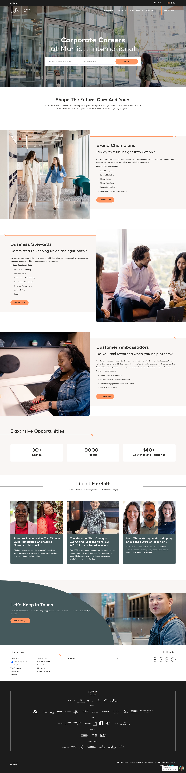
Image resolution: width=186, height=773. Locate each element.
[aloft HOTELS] (108, 723)
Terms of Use (41, 659)
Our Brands (122, 10)
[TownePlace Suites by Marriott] (74, 747)
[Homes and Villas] (112, 747)
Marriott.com (41, 668)
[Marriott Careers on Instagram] (167, 659)
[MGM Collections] (134, 711)
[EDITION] (71, 700)
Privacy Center (42, 665)
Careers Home (109, 10)
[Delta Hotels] (52, 712)
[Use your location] (111, 61)
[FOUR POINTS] (68, 724)
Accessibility (14, 659)
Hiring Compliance (43, 671)
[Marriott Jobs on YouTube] (173, 659)
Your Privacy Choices (20, 662)
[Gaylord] (125, 713)
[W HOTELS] (105, 701)
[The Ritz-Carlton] (81, 701)
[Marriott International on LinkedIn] (155, 659)
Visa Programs (15, 668)
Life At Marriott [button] (151, 10)
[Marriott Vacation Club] (116, 712)
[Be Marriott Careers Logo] (21, 10)
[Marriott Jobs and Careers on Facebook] (161, 659)
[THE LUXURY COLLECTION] (90, 701)
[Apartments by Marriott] (102, 747)
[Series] (102, 736)
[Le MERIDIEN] (68, 711)
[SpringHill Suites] (78, 724)
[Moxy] (115, 723)
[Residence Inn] (65, 747)
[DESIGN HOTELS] (106, 711)
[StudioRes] (91, 748)
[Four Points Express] (93, 736)
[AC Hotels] (95, 724)
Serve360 (13, 674)
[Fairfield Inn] (88, 723)
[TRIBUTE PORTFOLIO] (95, 711)
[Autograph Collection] (85, 712)
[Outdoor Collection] (146, 712)
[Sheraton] (44, 712)
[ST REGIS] (98, 701)
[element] (82, 747)
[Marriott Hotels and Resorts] (35, 712)
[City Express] (84, 736)
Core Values (14, 671)
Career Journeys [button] (135, 10)
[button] (93, 658)
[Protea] (125, 724)
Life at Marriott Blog (44, 662)
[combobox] (63, 61)
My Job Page (158, 3)
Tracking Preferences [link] (18, 665)
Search (126, 62)
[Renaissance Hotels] (76, 712)
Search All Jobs (168, 10)
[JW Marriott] (113, 701)
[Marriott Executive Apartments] (121, 747)
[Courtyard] (59, 723)
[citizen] (101, 725)
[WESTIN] (59, 711)
